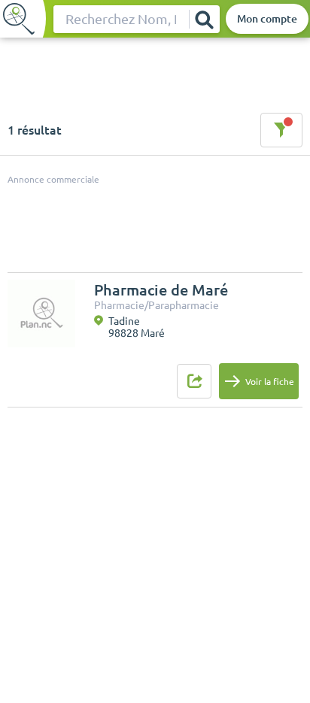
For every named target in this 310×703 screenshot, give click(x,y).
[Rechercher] (204, 19)
